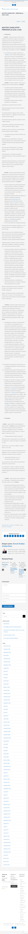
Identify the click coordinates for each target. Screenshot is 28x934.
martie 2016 (6, 861)
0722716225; (4, 878)
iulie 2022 (5, 671)
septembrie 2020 (7, 737)
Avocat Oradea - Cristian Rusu (8, 525)
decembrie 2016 (6, 842)
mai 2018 (5, 795)
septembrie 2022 (7, 665)
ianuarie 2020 (6, 763)
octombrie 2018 (6, 785)
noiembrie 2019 (6, 769)
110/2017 (13, 392)
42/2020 (13, 389)
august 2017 (6, 823)
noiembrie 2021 (6, 696)
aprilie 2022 (6, 680)
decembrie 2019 (6, 766)
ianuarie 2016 (6, 864)
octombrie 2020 (6, 734)
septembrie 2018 (7, 788)
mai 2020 (5, 750)
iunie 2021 (5, 709)
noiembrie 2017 (6, 814)
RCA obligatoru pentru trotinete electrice (13, 569)
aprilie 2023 (6, 655)
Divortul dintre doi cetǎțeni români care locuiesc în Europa (22, 572)
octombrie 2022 (6, 661)
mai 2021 (5, 712)
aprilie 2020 (6, 753)
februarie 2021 (6, 722)
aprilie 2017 (6, 829)
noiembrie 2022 (6, 658)
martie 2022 (6, 684)
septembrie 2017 (7, 820)
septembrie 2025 (7, 652)
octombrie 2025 (6, 649)
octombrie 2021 (6, 699)
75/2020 (8, 405)
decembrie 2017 (6, 810)
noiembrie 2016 (6, 845)
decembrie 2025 (6, 646)
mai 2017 (5, 826)
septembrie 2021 (7, 703)
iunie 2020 (5, 747)
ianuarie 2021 (6, 725)
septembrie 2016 (7, 852)
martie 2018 (6, 801)
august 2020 (6, 741)
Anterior (18, 21)
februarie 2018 (6, 804)
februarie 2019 (6, 779)
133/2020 (7, 54)
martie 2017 (6, 833)
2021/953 (16, 199)
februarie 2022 (6, 687)
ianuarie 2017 (6, 839)
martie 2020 (6, 757)
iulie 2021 (5, 706)
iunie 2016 (5, 855)
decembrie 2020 (6, 728)
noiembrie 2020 (6, 731)
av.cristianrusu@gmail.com (8, 881)
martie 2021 (6, 718)
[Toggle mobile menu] (25, 9)
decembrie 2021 (6, 693)
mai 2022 (5, 677)
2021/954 (16, 201)
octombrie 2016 (6, 848)
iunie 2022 (5, 674)
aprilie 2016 (6, 858)
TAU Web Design (22, 924)
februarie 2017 (6, 836)
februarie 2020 (6, 760)
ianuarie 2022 (6, 690)
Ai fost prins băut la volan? (9, 635)
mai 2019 (5, 772)
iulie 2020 (5, 744)
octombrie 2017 (6, 817)
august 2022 (6, 668)
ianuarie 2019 (6, 782)
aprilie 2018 (6, 798)
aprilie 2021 (6, 715)
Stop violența (5, 564)
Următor (23, 21)
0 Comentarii (9, 526)
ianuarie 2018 (6, 807)
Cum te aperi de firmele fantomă (10, 638)
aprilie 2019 (6, 776)
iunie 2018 (5, 791)
